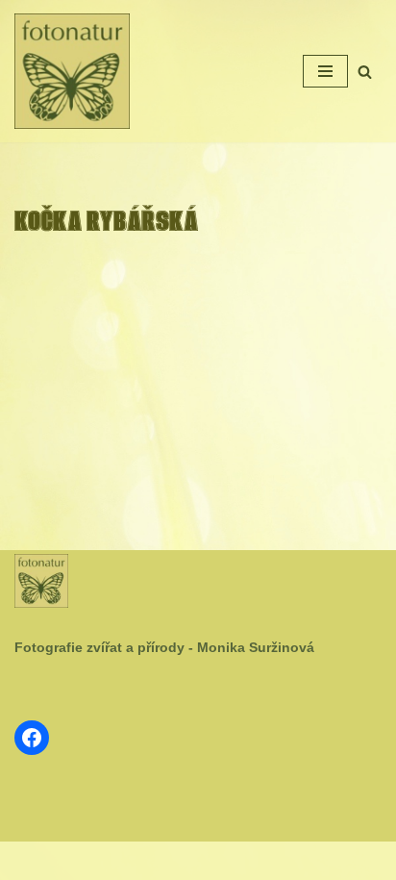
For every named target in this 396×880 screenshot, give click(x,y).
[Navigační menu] (325, 71)
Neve (137, 860)
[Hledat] (365, 71)
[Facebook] (31, 737)
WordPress (244, 860)
